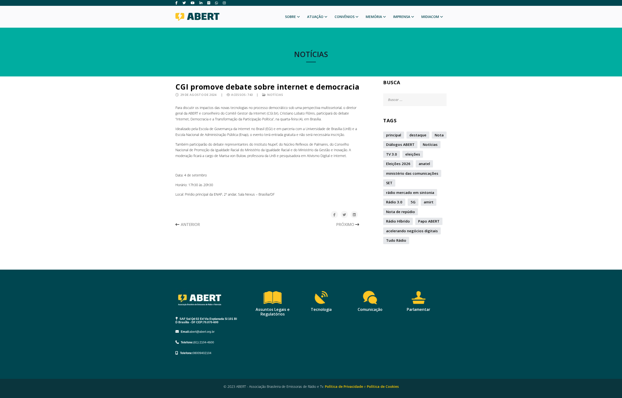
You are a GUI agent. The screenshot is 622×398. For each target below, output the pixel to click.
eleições (412, 154)
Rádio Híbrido (398, 221)
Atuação (315, 16)
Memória (374, 16)
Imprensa (401, 16)
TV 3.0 (391, 154)
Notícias (275, 94)
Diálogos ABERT (400, 144)
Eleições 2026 (398, 163)
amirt (428, 201)
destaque (417, 135)
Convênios (344, 16)
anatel (424, 163)
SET (389, 182)
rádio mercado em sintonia (410, 192)
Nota (439, 135)
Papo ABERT (429, 221)
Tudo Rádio (396, 240)
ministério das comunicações (412, 173)
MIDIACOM (430, 16)
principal (393, 135)
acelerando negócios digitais (412, 230)
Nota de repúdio (400, 211)
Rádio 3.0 (394, 201)
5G (413, 201)
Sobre (290, 16)
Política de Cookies (383, 386)
